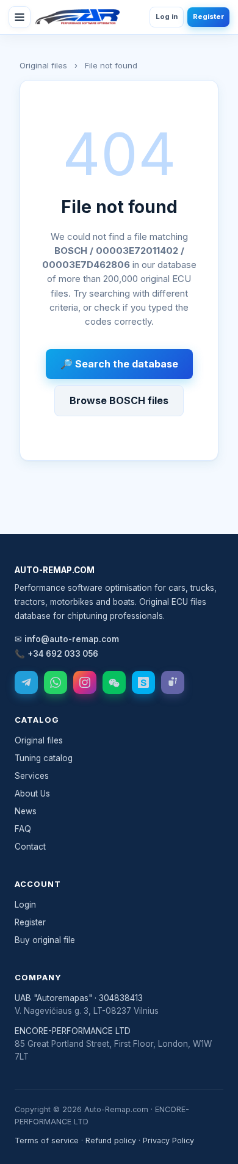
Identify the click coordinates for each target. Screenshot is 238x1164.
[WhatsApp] (55, 682)
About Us (32, 793)
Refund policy (110, 1140)
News (26, 811)
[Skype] (143, 682)
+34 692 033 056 (62, 654)
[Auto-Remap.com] (77, 17)
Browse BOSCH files (119, 400)
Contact (30, 846)
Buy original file (45, 940)
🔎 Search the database (119, 364)
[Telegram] (26, 682)
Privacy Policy (168, 1140)
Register (208, 16)
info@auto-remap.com (71, 639)
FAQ (23, 829)
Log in (167, 16)
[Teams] (172, 682)
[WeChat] (114, 682)
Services (32, 776)
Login (25, 904)
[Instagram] (84, 682)
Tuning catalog (44, 758)
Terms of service (47, 1140)
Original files (43, 65)
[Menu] (20, 17)
